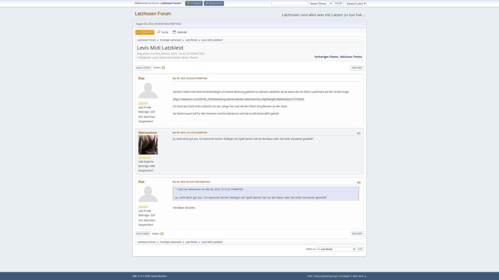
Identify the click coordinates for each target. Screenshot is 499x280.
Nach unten (143, 67)
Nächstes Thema (351, 57)
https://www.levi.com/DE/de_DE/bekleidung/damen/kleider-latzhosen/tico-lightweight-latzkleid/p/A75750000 (238, 99)
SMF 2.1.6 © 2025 (141, 276)
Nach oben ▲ (359, 276)
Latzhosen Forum (153, 13)
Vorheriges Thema (326, 57)
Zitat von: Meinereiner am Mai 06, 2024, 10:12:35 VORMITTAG (210, 189)
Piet (141, 78)
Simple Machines (159, 276)
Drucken (357, 67)
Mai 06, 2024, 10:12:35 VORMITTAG (190, 132)
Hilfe (309, 276)
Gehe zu (310, 248)
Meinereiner (147, 132)
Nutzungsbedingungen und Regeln (332, 276)
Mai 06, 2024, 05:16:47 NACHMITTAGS (191, 181)
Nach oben (142, 233)
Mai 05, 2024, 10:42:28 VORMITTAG (190, 78)
